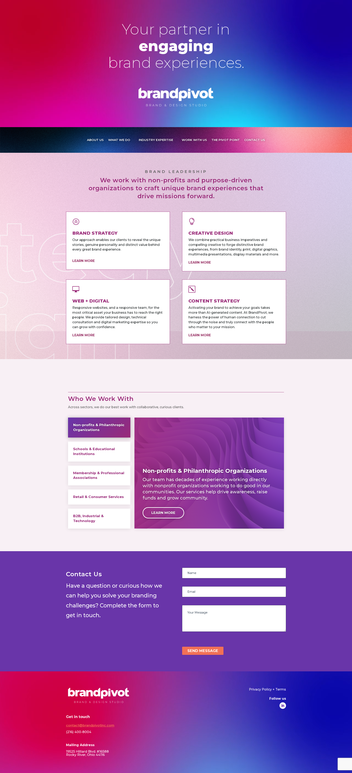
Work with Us (194, 140)
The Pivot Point (225, 140)
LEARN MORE (163, 513)
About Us (95, 140)
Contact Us (254, 140)
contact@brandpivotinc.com (90, 725)
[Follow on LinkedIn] (282, 705)
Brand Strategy (95, 233)
